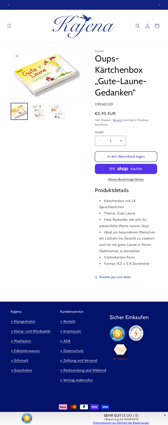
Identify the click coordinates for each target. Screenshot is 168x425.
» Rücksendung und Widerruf (83, 370)
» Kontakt (67, 321)
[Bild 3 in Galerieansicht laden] (57, 111)
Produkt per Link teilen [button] (115, 277)
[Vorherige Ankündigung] (8, 5)
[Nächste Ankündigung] (159, 5)
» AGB (65, 341)
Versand (118, 120)
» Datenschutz (72, 351)
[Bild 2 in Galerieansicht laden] (38, 111)
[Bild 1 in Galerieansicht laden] (19, 111)
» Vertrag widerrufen (76, 380)
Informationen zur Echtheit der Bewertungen (121, 422)
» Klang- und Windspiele (31, 331)
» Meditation (21, 341)
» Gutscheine (21, 370)
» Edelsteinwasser (25, 351)
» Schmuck (19, 360)
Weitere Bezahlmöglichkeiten (126, 179)
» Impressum (70, 331)
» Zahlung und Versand (78, 360)
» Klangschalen (23, 321)
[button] (9, 26)
